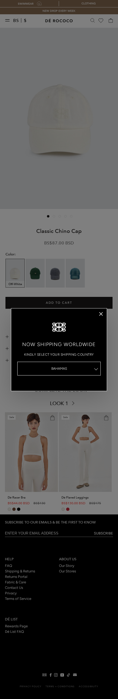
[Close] (101, 313)
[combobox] (59, 368)
